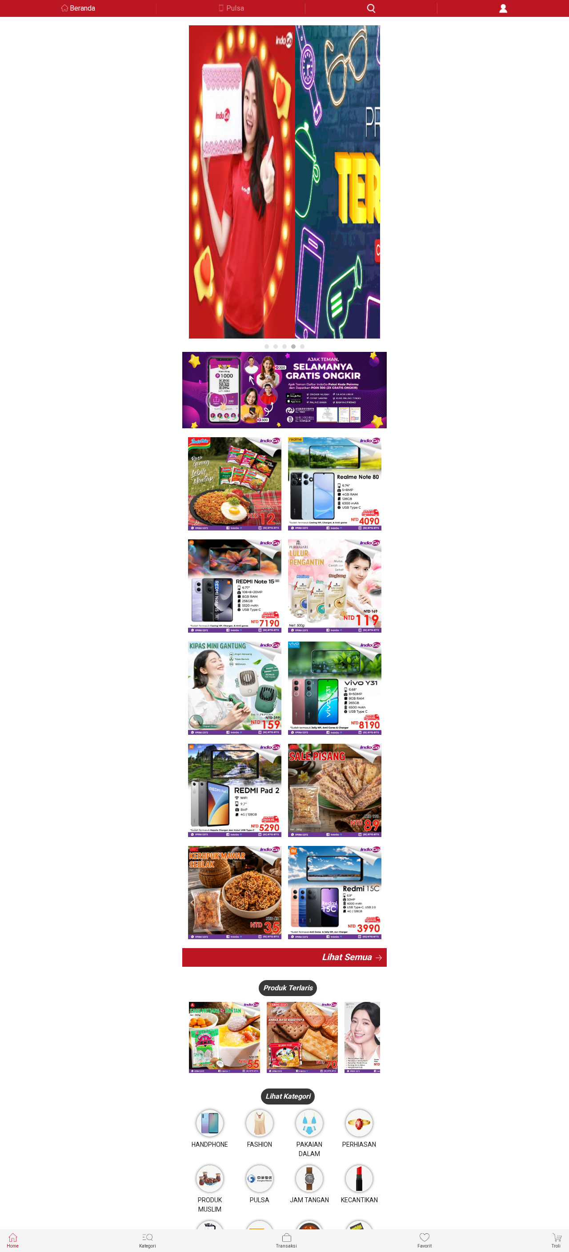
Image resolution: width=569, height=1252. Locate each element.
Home (13, 1246)
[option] (284, 182)
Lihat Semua (347, 957)
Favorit (424, 1246)
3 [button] (284, 346)
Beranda (82, 8)
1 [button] (266, 346)
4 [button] (293, 346)
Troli (556, 1246)
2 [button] (275, 346)
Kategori (147, 1246)
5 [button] (302, 346)
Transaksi (286, 1246)
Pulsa (235, 8)
